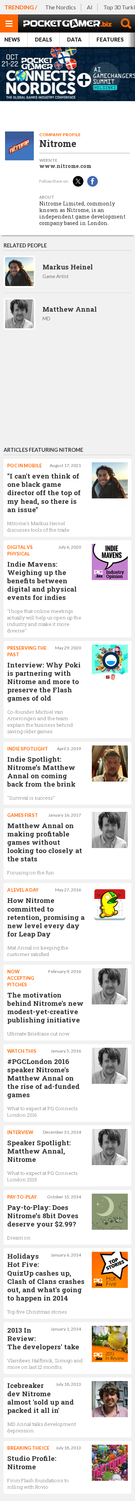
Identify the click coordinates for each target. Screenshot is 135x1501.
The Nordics (60, 7)
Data (74, 39)
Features (110, 39)
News (12, 39)
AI (90, 7)
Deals (43, 39)
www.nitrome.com (65, 166)
